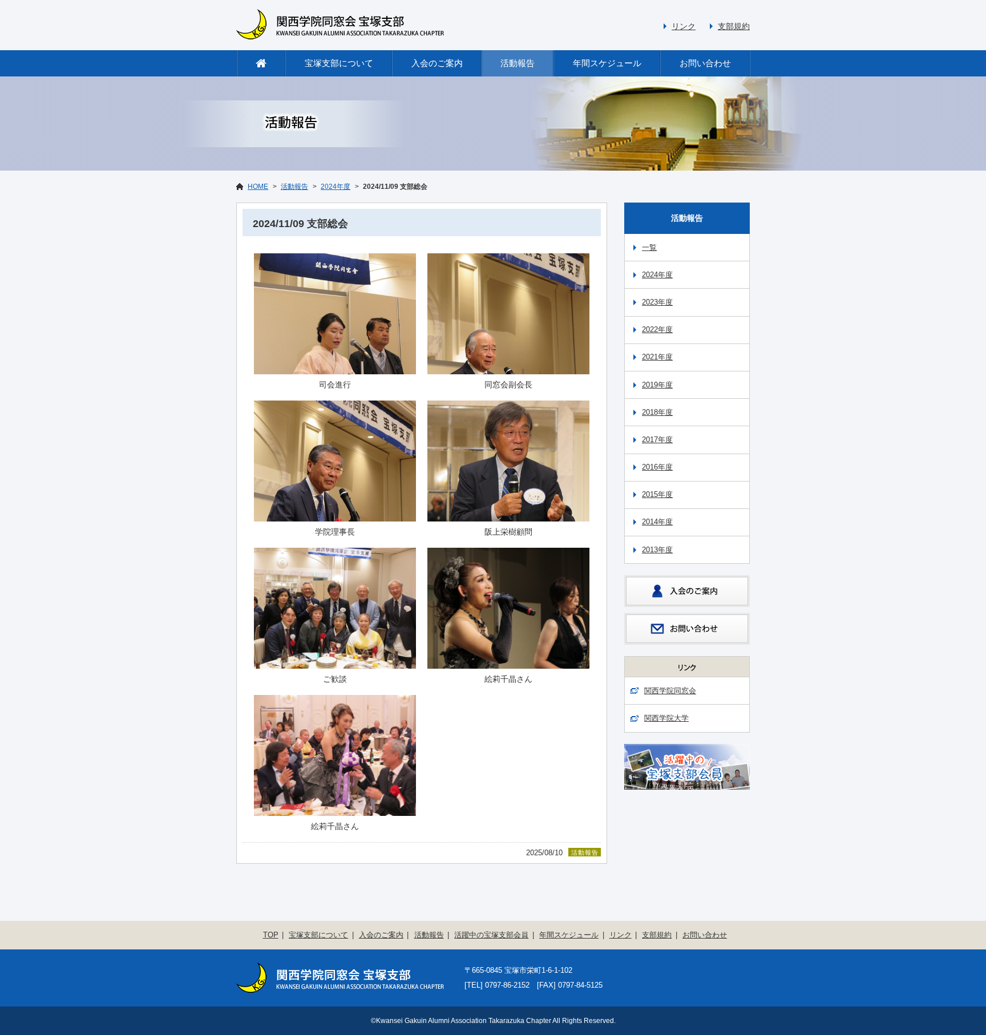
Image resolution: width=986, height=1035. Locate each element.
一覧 (649, 247)
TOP (270, 935)
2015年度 (657, 494)
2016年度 (657, 467)
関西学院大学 (666, 718)
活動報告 (517, 63)
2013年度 (657, 549)
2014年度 (657, 522)
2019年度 (657, 385)
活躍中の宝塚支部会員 (491, 935)
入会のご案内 (437, 63)
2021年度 (657, 357)
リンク (684, 26)
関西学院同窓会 (670, 690)
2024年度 (335, 187)
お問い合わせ (705, 63)
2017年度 (657, 439)
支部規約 (734, 26)
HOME (258, 187)
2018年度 (657, 412)
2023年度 (657, 302)
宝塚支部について (339, 63)
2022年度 (657, 329)
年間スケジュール (607, 63)
